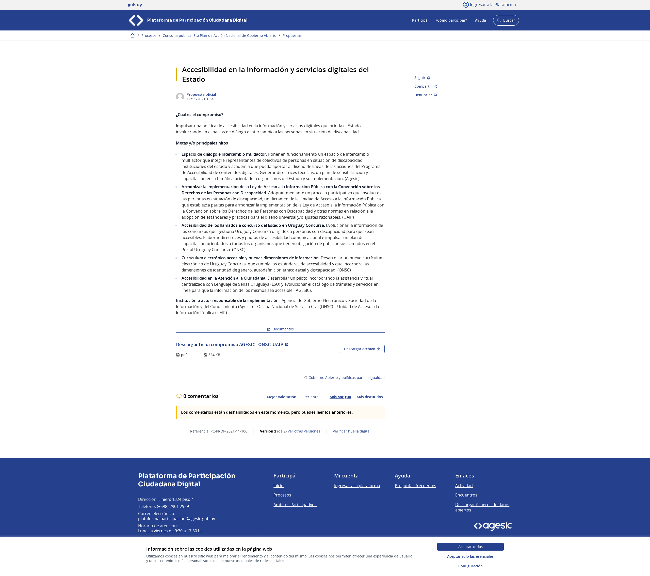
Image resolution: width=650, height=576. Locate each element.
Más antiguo (340, 397)
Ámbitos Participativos (295, 504)
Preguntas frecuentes (415, 485)
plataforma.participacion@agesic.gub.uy (176, 518)
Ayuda (480, 20)
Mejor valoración (281, 397)
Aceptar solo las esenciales (470, 556)
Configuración (470, 566)
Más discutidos (370, 397)
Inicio (278, 485)
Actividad (464, 485)
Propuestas (292, 35)
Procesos (148, 35)
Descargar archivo (359, 348)
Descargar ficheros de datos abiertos (482, 507)
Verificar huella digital (351, 431)
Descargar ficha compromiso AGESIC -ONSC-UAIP (232, 344)
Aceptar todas (470, 546)
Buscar (506, 22)
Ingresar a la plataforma (357, 485)
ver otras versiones (304, 431)
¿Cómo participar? (451, 20)
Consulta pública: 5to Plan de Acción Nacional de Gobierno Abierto (219, 35)
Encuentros (466, 495)
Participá (420, 20)
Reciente (310, 397)
